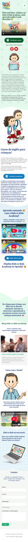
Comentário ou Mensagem (10, 511)
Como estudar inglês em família (13, 354)
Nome (4, 487)
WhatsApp (5, 501)
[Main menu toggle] (24, 5)
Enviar (5, 524)
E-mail (4, 494)
